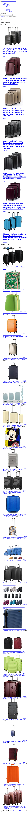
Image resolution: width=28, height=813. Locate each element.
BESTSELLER (6, 7)
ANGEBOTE (6, 4)
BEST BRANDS (6, 10)
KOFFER (8, 5)
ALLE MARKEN (9, 11)
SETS (7, 6)
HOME (4, 3)
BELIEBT (8, 9)
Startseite (2, 16)
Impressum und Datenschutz (19, 810)
